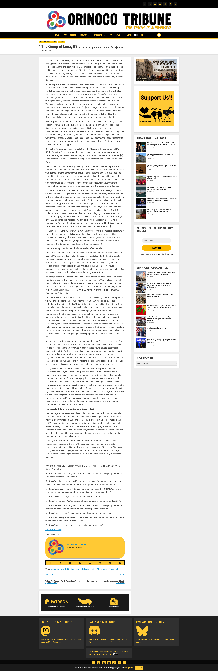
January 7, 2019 (46, 51)
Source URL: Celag (53, 529)
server (101, 639)
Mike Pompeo (85, 569)
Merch (129, 35)
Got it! (139, 667)
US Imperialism (101, 569)
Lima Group (75, 569)
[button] (142, 35)
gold (62, 569)
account (53, 642)
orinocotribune (76, 544)
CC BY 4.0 (108, 654)
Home (57, 35)
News (64, 35)
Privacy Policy (128, 668)
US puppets (113, 569)
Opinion (73, 35)
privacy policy (160, 254)
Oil (93, 569)
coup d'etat (55, 569)
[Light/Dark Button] (136, 35)
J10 (67, 569)
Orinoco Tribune (111, 651)
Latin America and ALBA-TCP (48, 41)
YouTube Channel (155, 35)
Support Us (115, 35)
